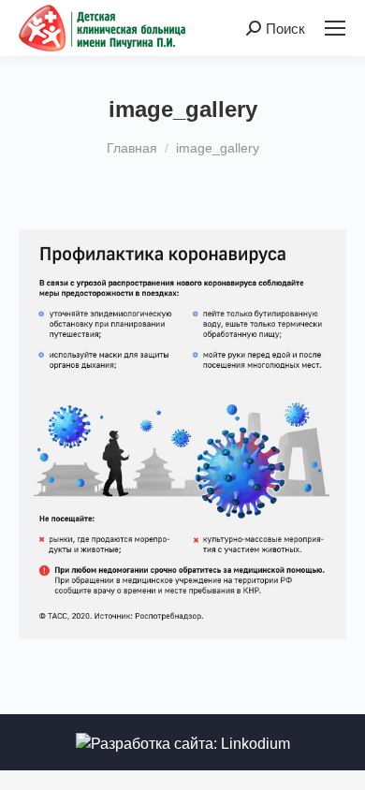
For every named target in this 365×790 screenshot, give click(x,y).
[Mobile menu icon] (335, 28)
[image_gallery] (182, 434)
